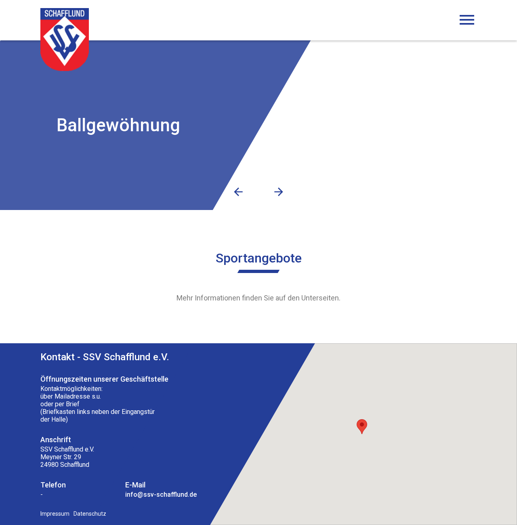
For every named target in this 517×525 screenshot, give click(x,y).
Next (279, 192)
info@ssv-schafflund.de (161, 494)
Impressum (54, 513)
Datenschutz (90, 513)
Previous (238, 192)
